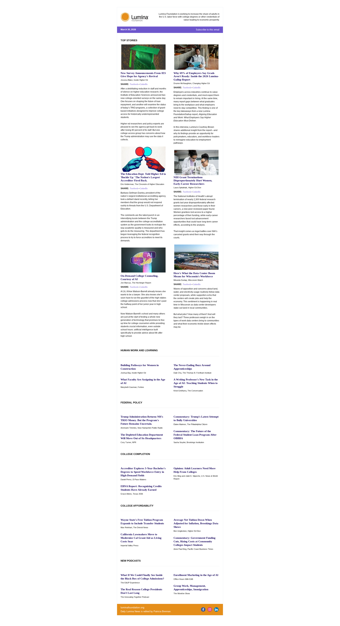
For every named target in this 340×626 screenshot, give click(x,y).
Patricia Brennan (162, 611)
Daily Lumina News (130, 611)
